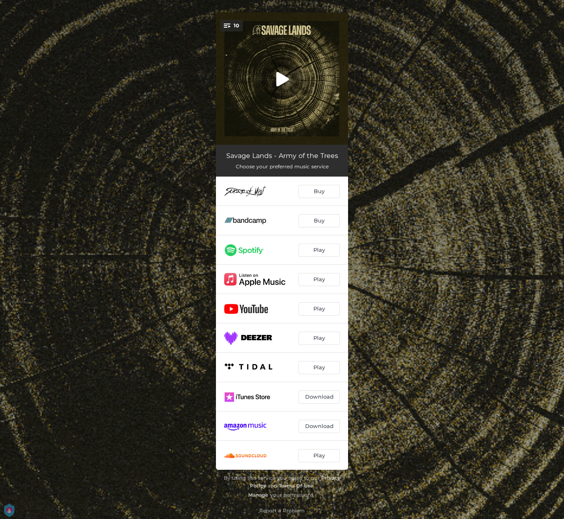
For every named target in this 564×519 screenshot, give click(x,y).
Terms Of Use (296, 486)
